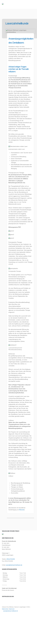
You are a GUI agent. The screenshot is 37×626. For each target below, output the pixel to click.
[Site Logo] (7, 4)
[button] (33, 4)
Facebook (3, 615)
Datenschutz (5, 609)
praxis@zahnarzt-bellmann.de (14, 565)
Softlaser (11, 420)
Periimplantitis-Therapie (15, 242)
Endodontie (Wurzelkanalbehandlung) (19, 302)
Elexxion (21, 509)
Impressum (11, 609)
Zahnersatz (11, 354)
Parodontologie (12, 76)
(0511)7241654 (11, 559)
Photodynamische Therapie (16, 172)
